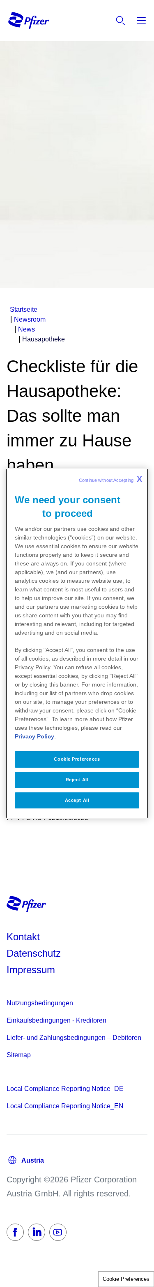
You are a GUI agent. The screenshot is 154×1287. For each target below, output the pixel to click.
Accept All (77, 800)
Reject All (77, 779)
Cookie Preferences (126, 1279)
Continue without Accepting (110, 479)
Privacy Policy (34, 736)
